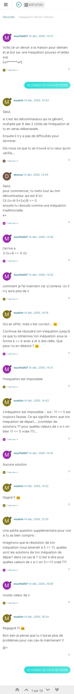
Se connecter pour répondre (47, 85)
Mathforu (35, 5)
